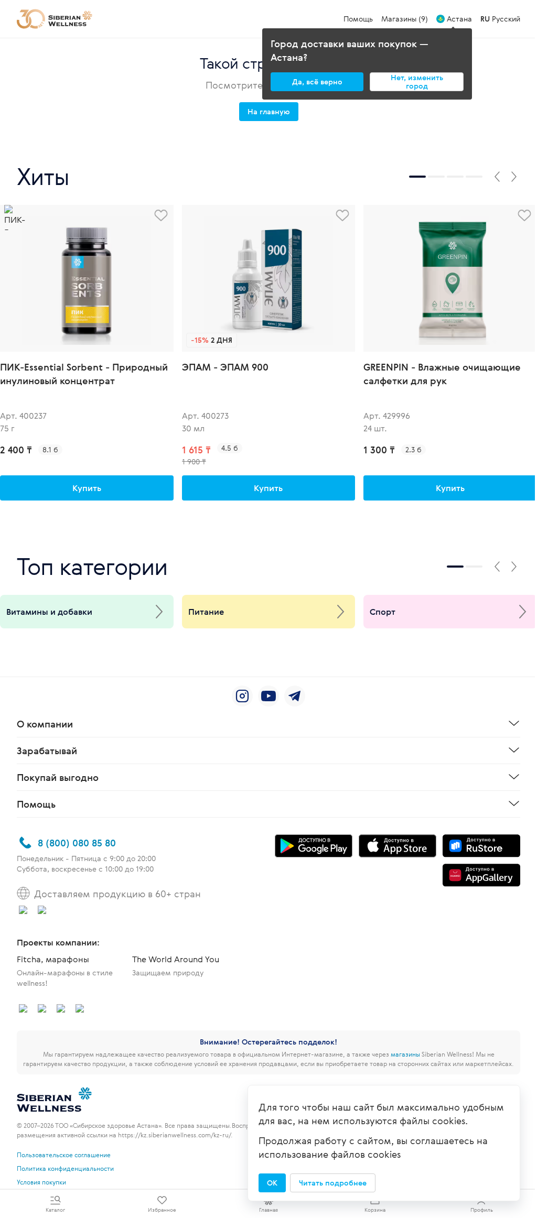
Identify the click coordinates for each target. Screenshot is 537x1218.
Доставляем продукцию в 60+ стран (117, 893)
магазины (405, 1054)
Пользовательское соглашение (64, 1154)
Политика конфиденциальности (65, 1168)
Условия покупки (41, 1182)
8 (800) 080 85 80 (77, 842)
